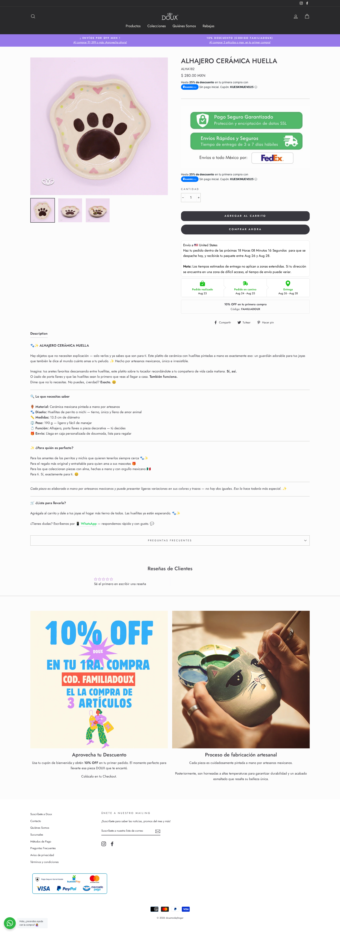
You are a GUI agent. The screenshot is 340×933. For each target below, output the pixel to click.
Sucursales (36, 835)
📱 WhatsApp (86, 523)
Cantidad (190, 189)
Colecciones (156, 26)
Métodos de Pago (40, 841)
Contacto (35, 821)
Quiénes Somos (184, 26)
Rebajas (208, 26)
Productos (133, 26)
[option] (100, 40)
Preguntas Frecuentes (170, 540)
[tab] (39, 334)
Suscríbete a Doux (41, 814)
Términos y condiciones (44, 862)
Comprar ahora (245, 229)
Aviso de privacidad (42, 855)
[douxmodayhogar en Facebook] (112, 843)
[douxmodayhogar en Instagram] (103, 843)
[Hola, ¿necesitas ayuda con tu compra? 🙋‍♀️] (10, 923)
